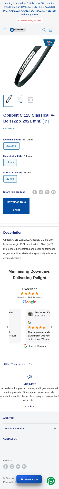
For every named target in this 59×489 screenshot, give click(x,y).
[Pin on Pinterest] (41, 192)
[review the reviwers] (27, 323)
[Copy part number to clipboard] (46, 121)
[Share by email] (53, 192)
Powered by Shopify (12, 482)
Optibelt (8, 128)
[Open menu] (5, 30)
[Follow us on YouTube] (18, 466)
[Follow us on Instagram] (12, 466)
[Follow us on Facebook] (5, 466)
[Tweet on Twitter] (47, 192)
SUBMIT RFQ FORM (29, 20)
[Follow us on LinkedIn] (24, 466)
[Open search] (44, 30)
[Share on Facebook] (34, 192)
